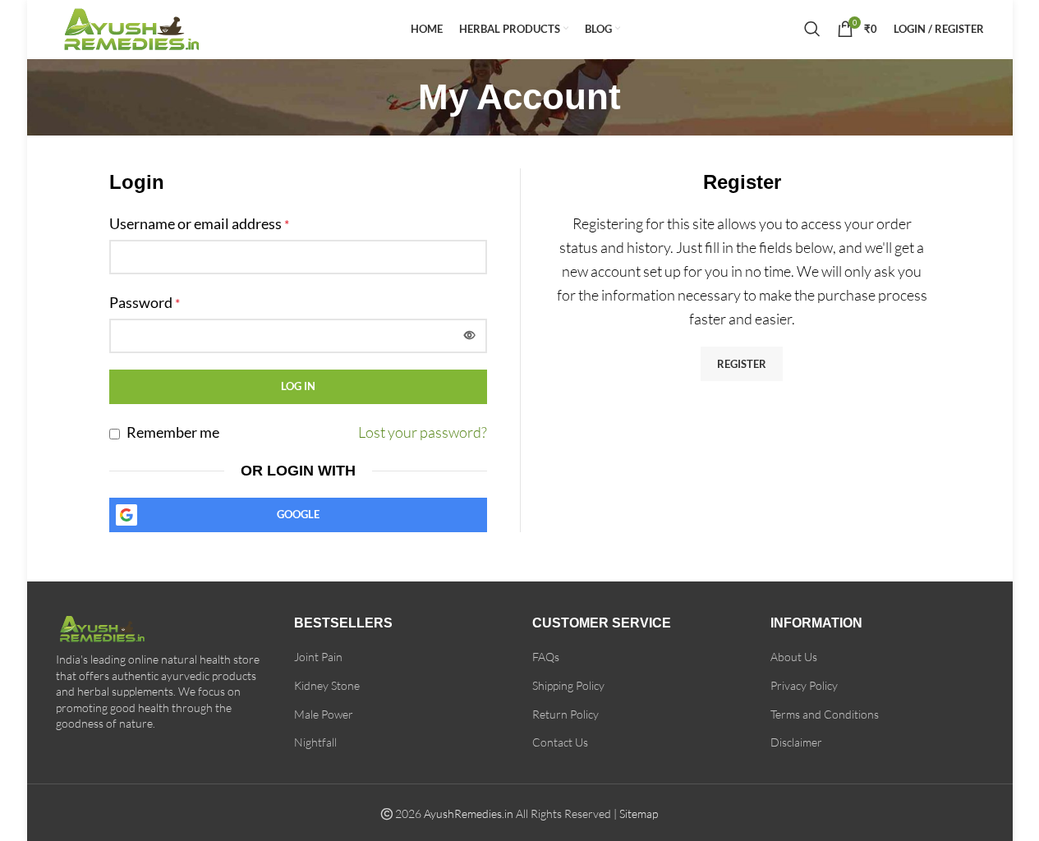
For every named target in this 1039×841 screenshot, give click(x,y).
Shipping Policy (568, 685)
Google (298, 514)
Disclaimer (796, 742)
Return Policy (565, 714)
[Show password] (470, 336)
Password (144, 302)
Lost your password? (422, 432)
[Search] (812, 28)
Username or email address (199, 223)
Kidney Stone (327, 685)
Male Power (323, 714)
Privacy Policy (804, 685)
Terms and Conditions (824, 714)
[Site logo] (142, 26)
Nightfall (315, 742)
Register (741, 363)
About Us (793, 657)
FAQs (545, 657)
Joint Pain (318, 657)
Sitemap (638, 813)
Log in (298, 386)
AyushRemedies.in (468, 813)
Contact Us (560, 742)
